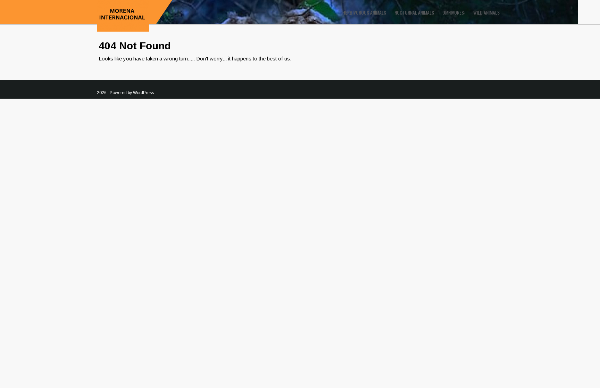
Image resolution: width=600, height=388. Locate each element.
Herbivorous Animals (364, 12)
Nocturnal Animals (414, 12)
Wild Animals (486, 12)
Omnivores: (453, 12)
